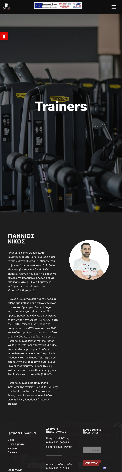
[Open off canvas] (114, 7)
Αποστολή (91, 463)
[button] (4, 36)
